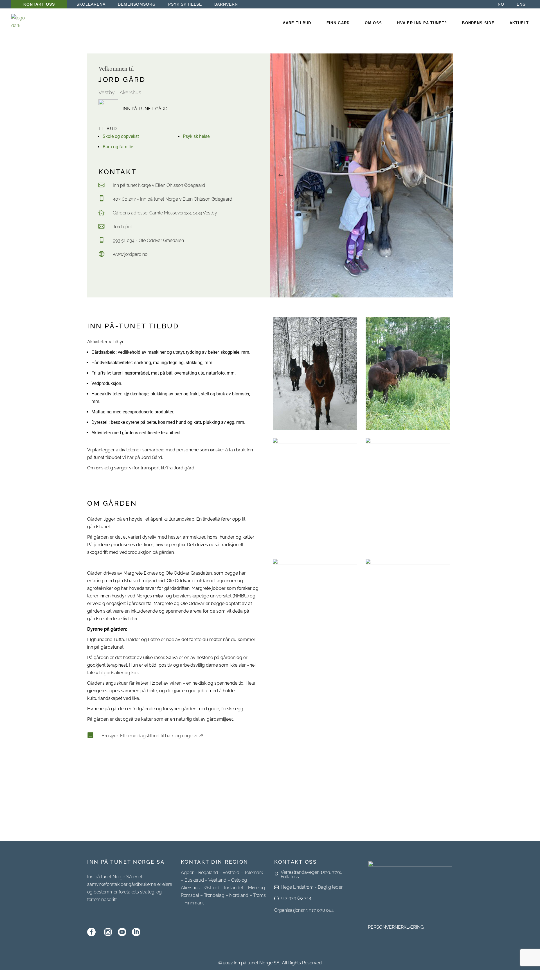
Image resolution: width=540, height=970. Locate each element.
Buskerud (194, 880)
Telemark (253, 872)
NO (501, 4)
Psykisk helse (196, 136)
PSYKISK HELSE (185, 4)
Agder (187, 872)
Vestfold (230, 872)
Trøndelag (214, 895)
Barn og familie (118, 146)
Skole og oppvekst (121, 136)
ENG (521, 4)
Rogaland (208, 872)
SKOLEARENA (90, 4)
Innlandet (233, 887)
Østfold (211, 887)
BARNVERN (226, 4)
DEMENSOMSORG (137, 4)
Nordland (238, 895)
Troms (259, 895)
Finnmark (194, 903)
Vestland (217, 880)
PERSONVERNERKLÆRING (396, 927)
